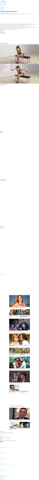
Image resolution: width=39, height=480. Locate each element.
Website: (1, 439)
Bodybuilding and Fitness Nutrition (4, 6)
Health (1, 8)
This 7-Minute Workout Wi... (4, 1)
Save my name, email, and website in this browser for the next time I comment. (8, 440)
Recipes (2, 9)
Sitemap (2, 478)
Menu (0, 5)
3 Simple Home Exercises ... (4, 2)
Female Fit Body (3, 274)
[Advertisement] (19, 19)
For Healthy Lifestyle (3, 4)
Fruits (1, 7)
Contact (2, 477)
